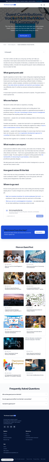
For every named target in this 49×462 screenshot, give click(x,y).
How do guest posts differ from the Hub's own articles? (17, 399)
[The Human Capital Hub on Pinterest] (14, 427)
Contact (5, 448)
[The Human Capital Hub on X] (8, 427)
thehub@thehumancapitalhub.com (11, 452)
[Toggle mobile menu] (44, 5)
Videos (27, 433)
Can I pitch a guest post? (8, 403)
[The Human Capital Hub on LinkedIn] (5, 427)
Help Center (6, 450)
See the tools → (39, 1)
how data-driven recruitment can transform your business (24, 85)
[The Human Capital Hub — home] (10, 5)
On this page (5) (8, 52)
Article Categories (12, 44)
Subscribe (39, 216)
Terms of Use (29, 459)
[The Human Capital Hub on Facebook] (11, 427)
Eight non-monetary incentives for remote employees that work (23, 196)
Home (5, 44)
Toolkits (5, 435)
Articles (5, 433)
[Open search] (41, 5)
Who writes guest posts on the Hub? (11, 394)
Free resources (29, 439)
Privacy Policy (36, 459)
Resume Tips (6, 439)
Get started (39, 232)
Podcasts (28, 435)
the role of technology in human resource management (30, 112)
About (5, 446)
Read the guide (23, 35)
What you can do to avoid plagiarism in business (19, 201)
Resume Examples (8, 437)
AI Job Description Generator (32, 437)
